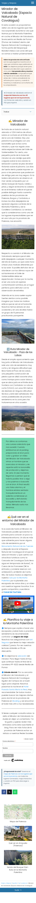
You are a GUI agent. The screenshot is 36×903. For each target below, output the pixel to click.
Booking (16, 701)
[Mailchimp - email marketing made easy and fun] (14, 762)
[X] (9, 792)
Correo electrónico (9, 741)
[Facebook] (4, 792)
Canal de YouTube (12, 592)
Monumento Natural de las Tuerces (17, 546)
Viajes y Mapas (9, 3)
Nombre (5, 748)
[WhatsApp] (15, 792)
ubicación (22, 656)
